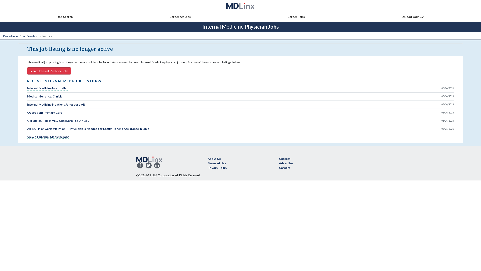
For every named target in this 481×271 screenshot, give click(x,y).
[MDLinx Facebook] (140, 165)
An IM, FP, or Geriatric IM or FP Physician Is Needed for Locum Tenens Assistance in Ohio (88, 128)
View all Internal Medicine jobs (48, 137)
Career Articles (180, 16)
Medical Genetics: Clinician (45, 96)
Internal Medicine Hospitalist (47, 88)
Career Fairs (296, 16)
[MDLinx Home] (149, 159)
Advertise (286, 163)
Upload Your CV (413, 16)
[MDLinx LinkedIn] (157, 165)
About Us (214, 158)
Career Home (10, 36)
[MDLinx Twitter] (149, 165)
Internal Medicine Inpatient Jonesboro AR (56, 104)
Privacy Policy (217, 167)
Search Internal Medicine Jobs (49, 71)
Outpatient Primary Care (44, 112)
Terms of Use (217, 163)
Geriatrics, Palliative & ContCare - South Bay (58, 120)
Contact (284, 158)
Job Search (65, 16)
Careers (284, 167)
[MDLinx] (240, 6)
